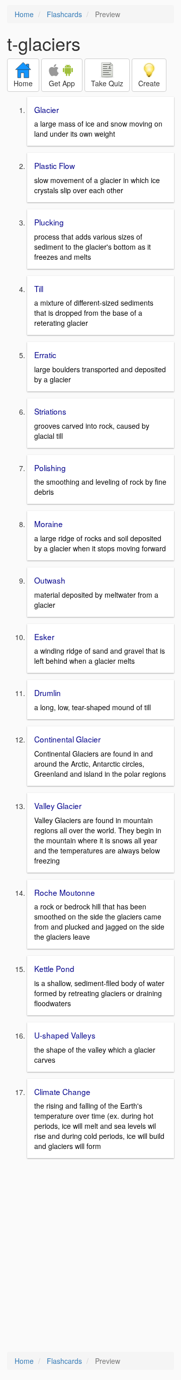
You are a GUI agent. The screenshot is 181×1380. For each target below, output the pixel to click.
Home (24, 14)
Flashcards (64, 14)
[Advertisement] (90, 1256)
